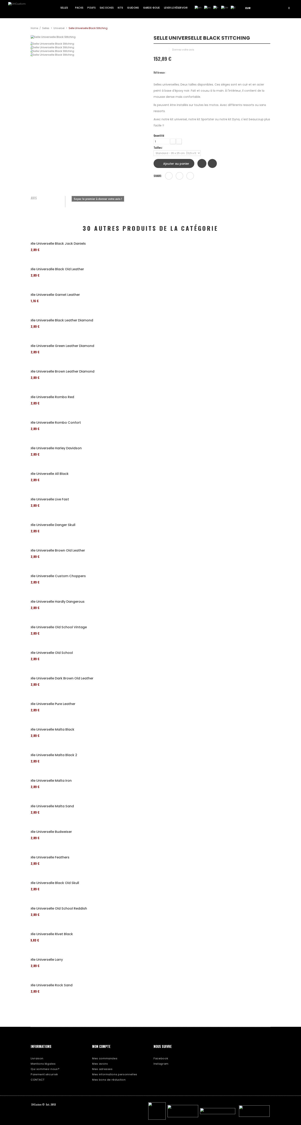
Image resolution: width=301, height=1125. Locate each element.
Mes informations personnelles (114, 1074)
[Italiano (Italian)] (233, 7)
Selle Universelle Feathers (48, 857)
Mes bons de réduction (109, 1080)
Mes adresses (102, 1069)
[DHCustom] (23, 9)
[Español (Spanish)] (207, 7)
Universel (58, 28)
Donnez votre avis (183, 49)
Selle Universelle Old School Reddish (57, 909)
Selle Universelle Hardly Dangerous (56, 602)
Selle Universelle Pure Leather (51, 704)
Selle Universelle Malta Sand (51, 806)
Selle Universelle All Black (48, 474)
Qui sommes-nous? (45, 1069)
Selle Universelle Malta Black (51, 729)
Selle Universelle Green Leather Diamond (61, 346)
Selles (45, 28)
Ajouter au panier (175, 164)
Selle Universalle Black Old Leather (56, 269)
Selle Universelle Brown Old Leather (56, 550)
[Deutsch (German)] (224, 7)
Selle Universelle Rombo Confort (54, 423)
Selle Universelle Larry (45, 960)
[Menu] (263, 7)
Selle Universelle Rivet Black (50, 934)
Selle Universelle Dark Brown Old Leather (60, 678)
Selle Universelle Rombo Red (51, 397)
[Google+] (179, 176)
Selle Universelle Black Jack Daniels (57, 244)
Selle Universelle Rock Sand (50, 985)
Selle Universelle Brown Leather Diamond (61, 371)
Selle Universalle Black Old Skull (53, 883)
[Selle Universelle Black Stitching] (89, 44)
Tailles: (158, 147)
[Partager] (169, 176)
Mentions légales (43, 1064)
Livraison (37, 1058)
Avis (34, 198)
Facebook (161, 1058)
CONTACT (38, 1080)
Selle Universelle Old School (50, 653)
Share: (158, 176)
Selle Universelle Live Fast (48, 499)
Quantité (159, 135)
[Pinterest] (190, 176)
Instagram (161, 1064)
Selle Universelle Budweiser (50, 832)
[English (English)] (198, 7)
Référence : (160, 72)
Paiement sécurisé (44, 1074)
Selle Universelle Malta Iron (50, 781)
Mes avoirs (100, 1064)
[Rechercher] (275, 7)
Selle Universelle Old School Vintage (57, 627)
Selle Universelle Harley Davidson (55, 448)
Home (34, 28)
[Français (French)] (215, 7)
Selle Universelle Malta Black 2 (52, 755)
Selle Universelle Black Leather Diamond (60, 320)
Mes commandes (104, 1058)
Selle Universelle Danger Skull (51, 525)
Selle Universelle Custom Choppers (57, 576)
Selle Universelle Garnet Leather (54, 295)
